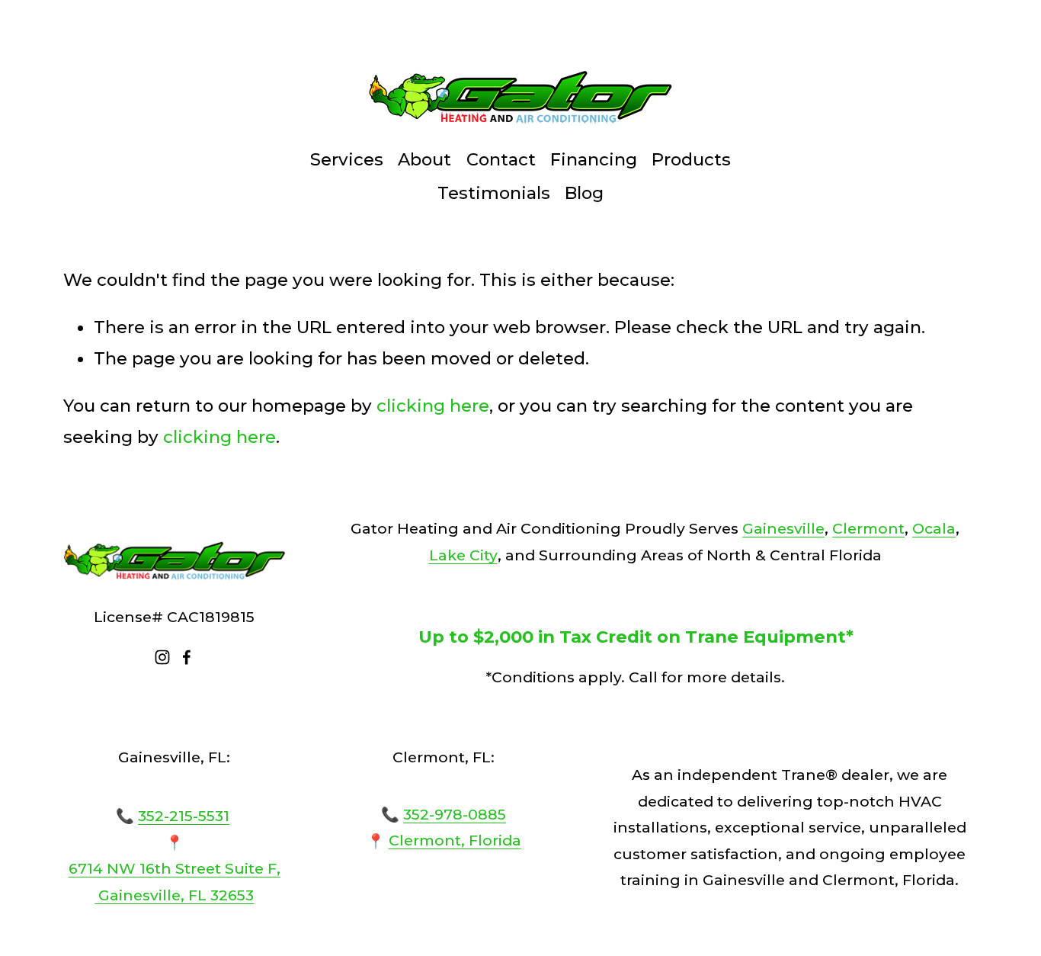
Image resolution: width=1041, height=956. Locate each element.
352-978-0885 (454, 814)
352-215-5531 (183, 816)
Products (691, 159)
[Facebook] (186, 657)
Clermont (868, 528)
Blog (584, 193)
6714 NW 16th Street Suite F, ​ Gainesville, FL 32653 (174, 881)
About (424, 159)
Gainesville (783, 528)
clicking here (432, 405)
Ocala (934, 528)
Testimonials (493, 193)
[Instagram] (162, 657)
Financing (593, 159)
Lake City (463, 555)
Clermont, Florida (455, 841)
